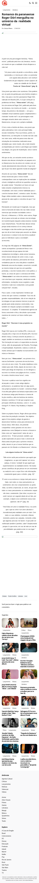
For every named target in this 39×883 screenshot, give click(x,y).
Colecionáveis (6, 836)
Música (4, 813)
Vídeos (4, 792)
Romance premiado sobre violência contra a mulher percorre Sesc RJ (28, 690)
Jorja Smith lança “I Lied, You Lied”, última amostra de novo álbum (10, 661)
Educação (5, 844)
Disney (4, 841)
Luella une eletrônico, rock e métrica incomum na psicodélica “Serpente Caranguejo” (28, 763)
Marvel (4, 851)
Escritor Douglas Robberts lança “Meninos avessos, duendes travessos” (27, 664)
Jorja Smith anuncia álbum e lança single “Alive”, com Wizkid (9, 687)
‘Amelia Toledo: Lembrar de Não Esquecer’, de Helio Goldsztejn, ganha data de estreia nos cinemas (10, 737)
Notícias (4, 787)
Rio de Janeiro (6, 859)
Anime (4, 797)
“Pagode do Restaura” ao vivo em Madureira (28, 734)
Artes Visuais (6, 800)
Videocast (5, 789)
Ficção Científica (12, 596)
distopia (4, 596)
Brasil (4, 833)
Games (4, 805)
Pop (3, 857)
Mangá (4, 810)
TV (3, 873)
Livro (26, 596)
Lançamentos (6, 784)
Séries (4, 818)
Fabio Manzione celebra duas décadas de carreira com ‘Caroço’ (10, 636)
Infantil (4, 849)
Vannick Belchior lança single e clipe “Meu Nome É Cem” (10, 713)
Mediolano (31, 880)
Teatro (4, 821)
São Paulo (5, 865)
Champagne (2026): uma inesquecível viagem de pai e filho (28, 638)
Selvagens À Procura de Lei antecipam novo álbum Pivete (28, 713)
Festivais (5, 846)
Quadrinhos (5, 816)
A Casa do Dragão (8, 830)
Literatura (5, 808)
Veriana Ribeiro (8, 28)
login (17, 604)
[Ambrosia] (4, 3)
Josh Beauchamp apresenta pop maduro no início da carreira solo (9, 762)
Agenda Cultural (7, 779)
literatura (20, 596)
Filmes (4, 802)
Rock (3, 862)
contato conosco (18, 880)
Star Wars (5, 867)
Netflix (4, 854)
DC (3, 838)
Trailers (4, 870)
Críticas (4, 781)
